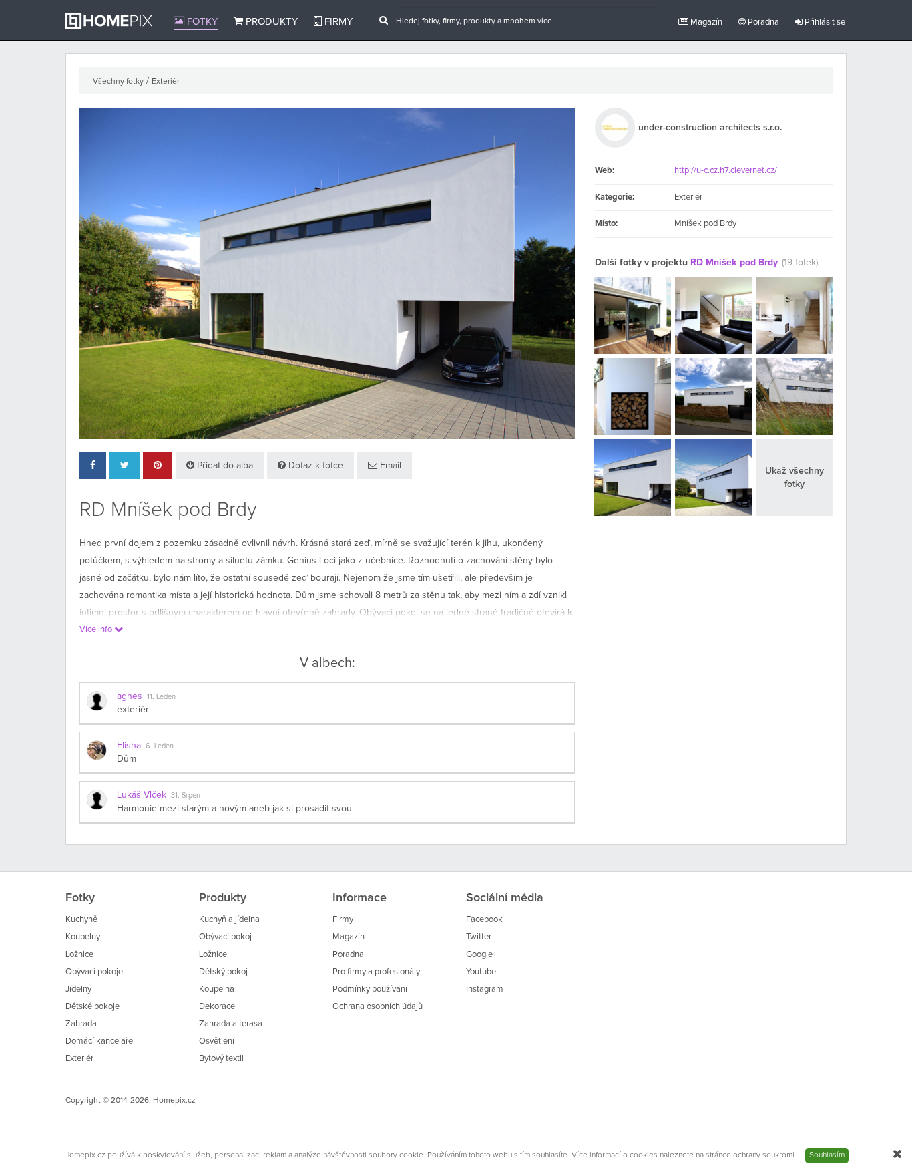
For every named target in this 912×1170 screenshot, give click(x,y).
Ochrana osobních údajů (377, 1006)
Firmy (337, 22)
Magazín (705, 22)
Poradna (762, 22)
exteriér (133, 709)
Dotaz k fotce (314, 465)
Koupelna (216, 989)
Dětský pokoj (223, 972)
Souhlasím (827, 1155)
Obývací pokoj (225, 937)
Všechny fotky (118, 82)
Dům (126, 759)
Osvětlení (216, 1041)
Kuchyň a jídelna (229, 919)
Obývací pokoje (94, 972)
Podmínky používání (369, 989)
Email (389, 465)
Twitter (478, 937)
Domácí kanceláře (99, 1041)
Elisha (129, 745)
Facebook (484, 919)
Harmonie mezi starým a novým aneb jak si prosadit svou (234, 808)
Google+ (481, 954)
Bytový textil (221, 1058)
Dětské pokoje (92, 1006)
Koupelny (82, 937)
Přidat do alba (223, 465)
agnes (129, 696)
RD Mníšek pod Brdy (734, 262)
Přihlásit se (824, 22)
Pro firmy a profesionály (376, 972)
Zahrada (81, 1024)
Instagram (484, 989)
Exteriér (166, 82)
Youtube (481, 972)
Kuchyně (81, 919)
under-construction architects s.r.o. (710, 127)
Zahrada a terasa (230, 1024)
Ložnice (79, 954)
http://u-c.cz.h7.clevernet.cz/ (725, 170)
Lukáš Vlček (141, 795)
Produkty (270, 22)
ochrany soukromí (763, 1155)
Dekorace (217, 1006)
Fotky (201, 22)
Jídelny (78, 989)
